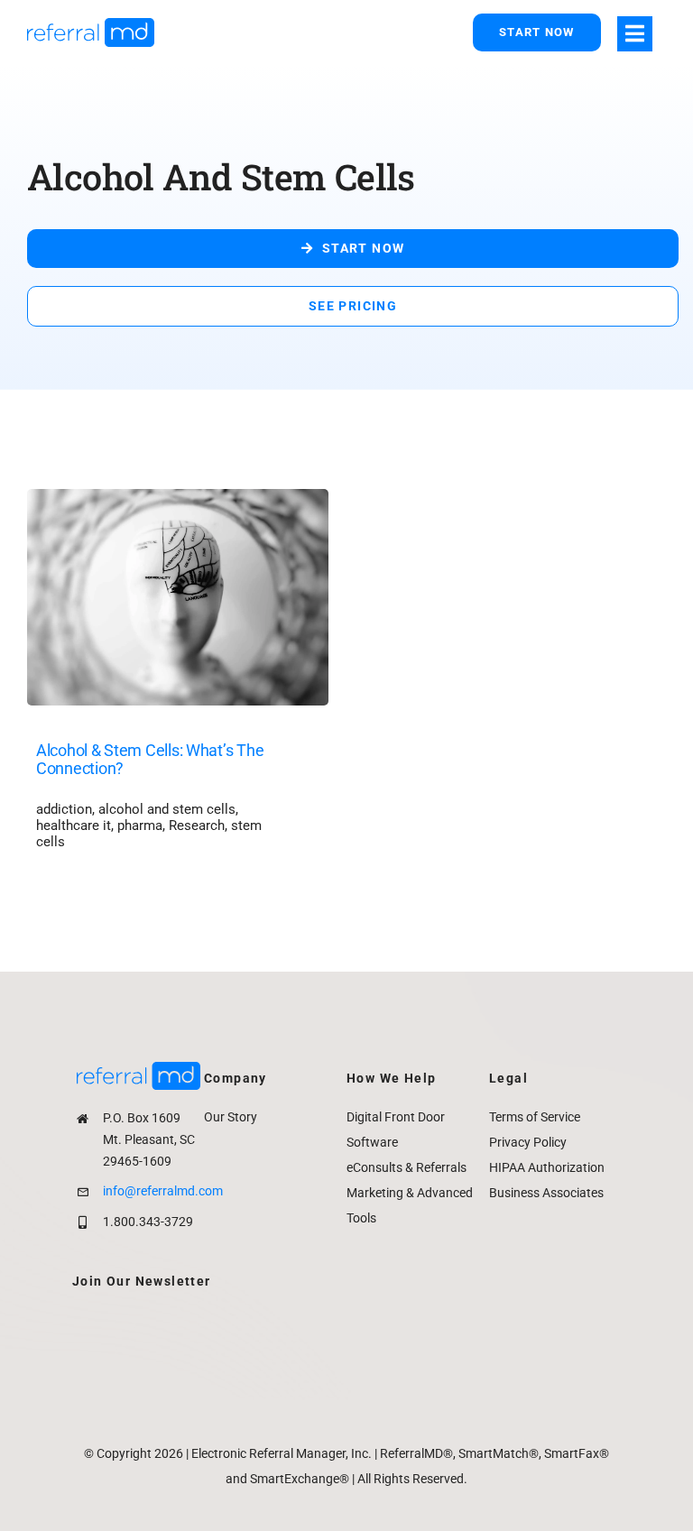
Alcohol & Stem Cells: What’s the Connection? (149, 760)
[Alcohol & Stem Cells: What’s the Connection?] (177, 502)
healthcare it (73, 825)
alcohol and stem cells (167, 809)
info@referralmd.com (163, 1191)
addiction (64, 809)
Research (197, 825)
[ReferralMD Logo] (90, 24)
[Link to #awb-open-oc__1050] (634, 33)
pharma (139, 825)
